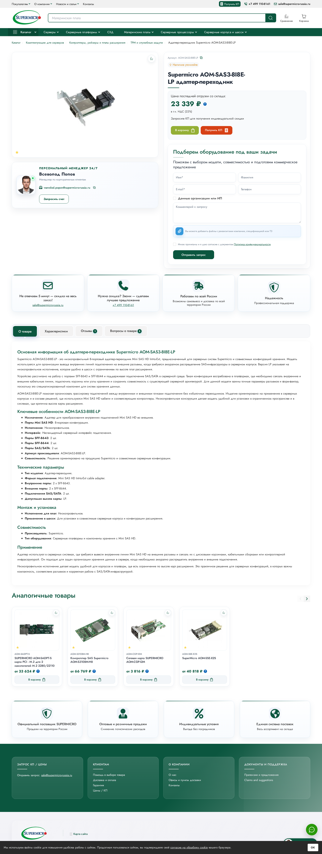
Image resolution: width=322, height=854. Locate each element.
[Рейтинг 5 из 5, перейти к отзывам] (17, 152)
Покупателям (20, 4)
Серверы (50, 32)
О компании (42, 4)
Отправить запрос (193, 255)
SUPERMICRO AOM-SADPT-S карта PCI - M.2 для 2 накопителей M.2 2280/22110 (35, 662)
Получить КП (231, 4)
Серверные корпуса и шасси (224, 32)
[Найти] (270, 18)
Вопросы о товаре (125, 330)
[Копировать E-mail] (94, 187)
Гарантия (98, 785)
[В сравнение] (56, 613)
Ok (313, 847)
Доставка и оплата (104, 780)
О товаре (24, 331)
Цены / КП (100, 790)
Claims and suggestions (258, 780)
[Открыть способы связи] (312, 829)
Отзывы (88, 330)
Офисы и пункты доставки (185, 780)
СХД (110, 32)
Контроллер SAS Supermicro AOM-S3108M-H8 (89, 660)
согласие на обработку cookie (189, 847)
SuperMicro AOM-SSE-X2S (199, 658)
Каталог (25, 32)
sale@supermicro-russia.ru (294, 4)
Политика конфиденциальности (252, 244)
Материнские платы (137, 32)
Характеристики (56, 331)
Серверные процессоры (177, 32)
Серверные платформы (81, 32)
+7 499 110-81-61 (259, 4)
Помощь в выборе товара (109, 775)
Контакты (88, 4)
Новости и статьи (66, 4)
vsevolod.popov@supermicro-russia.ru (67, 188)
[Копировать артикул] (201, 58)
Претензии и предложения (261, 775)
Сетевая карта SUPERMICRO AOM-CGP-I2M (144, 660)
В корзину (182, 130)
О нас (172, 775)
